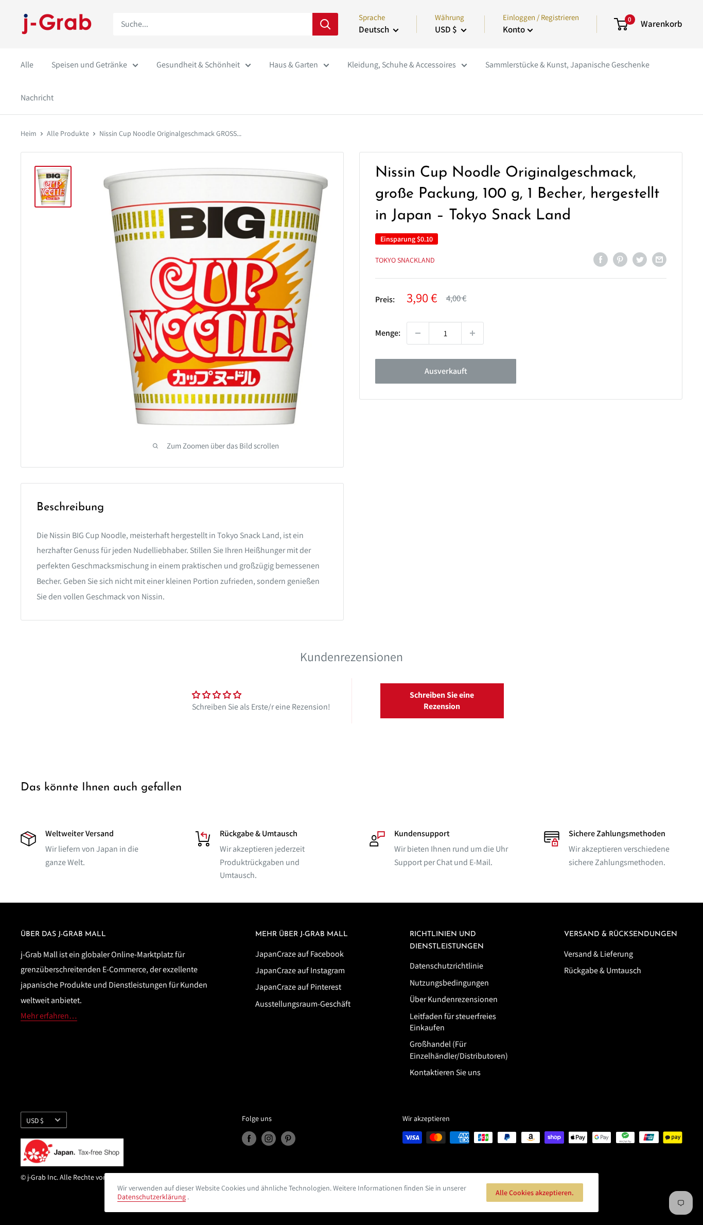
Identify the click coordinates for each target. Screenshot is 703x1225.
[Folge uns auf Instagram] (268, 1138)
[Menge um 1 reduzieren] (418, 333)
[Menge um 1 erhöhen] (472, 333)
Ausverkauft (446, 371)
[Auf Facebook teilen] (600, 259)
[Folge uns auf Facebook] (249, 1138)
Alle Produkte (68, 133)
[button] (442, 701)
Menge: (387, 332)
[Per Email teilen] (659, 259)
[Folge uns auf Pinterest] (288, 1138)
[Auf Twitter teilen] (639, 259)
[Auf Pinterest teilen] (620, 259)
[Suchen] (325, 24)
